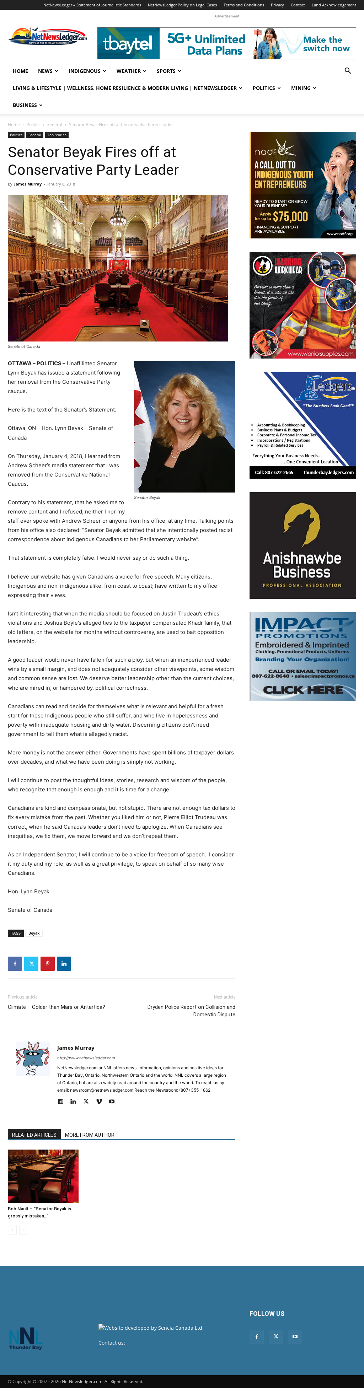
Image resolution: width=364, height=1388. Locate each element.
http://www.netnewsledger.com (86, 1057)
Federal (54, 125)
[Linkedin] (64, 964)
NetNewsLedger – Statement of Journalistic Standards (92, 4)
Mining (301, 88)
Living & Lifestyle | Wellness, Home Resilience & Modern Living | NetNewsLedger (125, 88)
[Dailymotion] (63, 1102)
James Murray (28, 184)
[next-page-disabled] (23, 1230)
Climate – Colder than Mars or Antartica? (56, 1007)
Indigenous (85, 71)
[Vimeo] (101, 1102)
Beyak (33, 933)
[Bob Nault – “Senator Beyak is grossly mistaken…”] (43, 1176)
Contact (298, 4)
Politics (264, 88)
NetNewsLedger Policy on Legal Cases (182, 4)
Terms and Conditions (244, 4)
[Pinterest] (48, 964)
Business (25, 105)
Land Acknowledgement (334, 4)
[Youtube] (114, 1102)
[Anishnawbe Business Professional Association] (303, 545)
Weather (129, 71)
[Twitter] (31, 964)
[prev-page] (12, 1230)
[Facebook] (15, 964)
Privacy (277, 4)
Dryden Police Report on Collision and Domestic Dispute (191, 1011)
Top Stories (56, 134)
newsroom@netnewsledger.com (165, 1342)
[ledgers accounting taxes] (303, 425)
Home (20, 71)
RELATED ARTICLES (34, 1135)
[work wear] (303, 305)
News (45, 71)
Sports (166, 71)
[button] (347, 71)
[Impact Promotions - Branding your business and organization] (303, 656)
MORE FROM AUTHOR (89, 1135)
